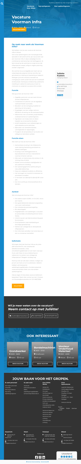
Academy (52, 2)
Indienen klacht (47, 407)
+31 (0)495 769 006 (31, 439)
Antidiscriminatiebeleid (49, 401)
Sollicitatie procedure (30, 387)
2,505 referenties (71, 459)
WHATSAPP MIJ (51, 316)
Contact (75, 2)
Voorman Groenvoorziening (33, 461)
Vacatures (30, 6)
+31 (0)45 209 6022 (50, 439)
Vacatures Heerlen (48, 412)
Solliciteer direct (19, 29)
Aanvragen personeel (11, 385)
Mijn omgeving (67, 2)
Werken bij (59, 2)
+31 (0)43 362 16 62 (12, 440)
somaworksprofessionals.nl (31, 393)
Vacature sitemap (66, 402)
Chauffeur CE (65, 391)
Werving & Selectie (10, 389)
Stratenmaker (44, 461)
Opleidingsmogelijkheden (31, 391)
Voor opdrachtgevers (62, 6)
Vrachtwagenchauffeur (67, 389)
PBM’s (25, 389)
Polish (68, 408)
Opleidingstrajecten (10, 393)
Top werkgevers (44, 6)
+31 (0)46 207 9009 (69, 440)
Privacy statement (48, 399)
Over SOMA (31, 8)
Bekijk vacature (17, 363)
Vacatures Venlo (47, 414)
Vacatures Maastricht (48, 410)
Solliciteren (18, 286)
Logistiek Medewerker (67, 387)
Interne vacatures (47, 397)
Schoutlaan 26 (29, 435)
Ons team (45, 391)
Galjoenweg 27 (10, 436)
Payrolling (8, 391)
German (74, 408)
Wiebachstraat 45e (49, 435)
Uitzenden (8, 387)
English (62, 408)
